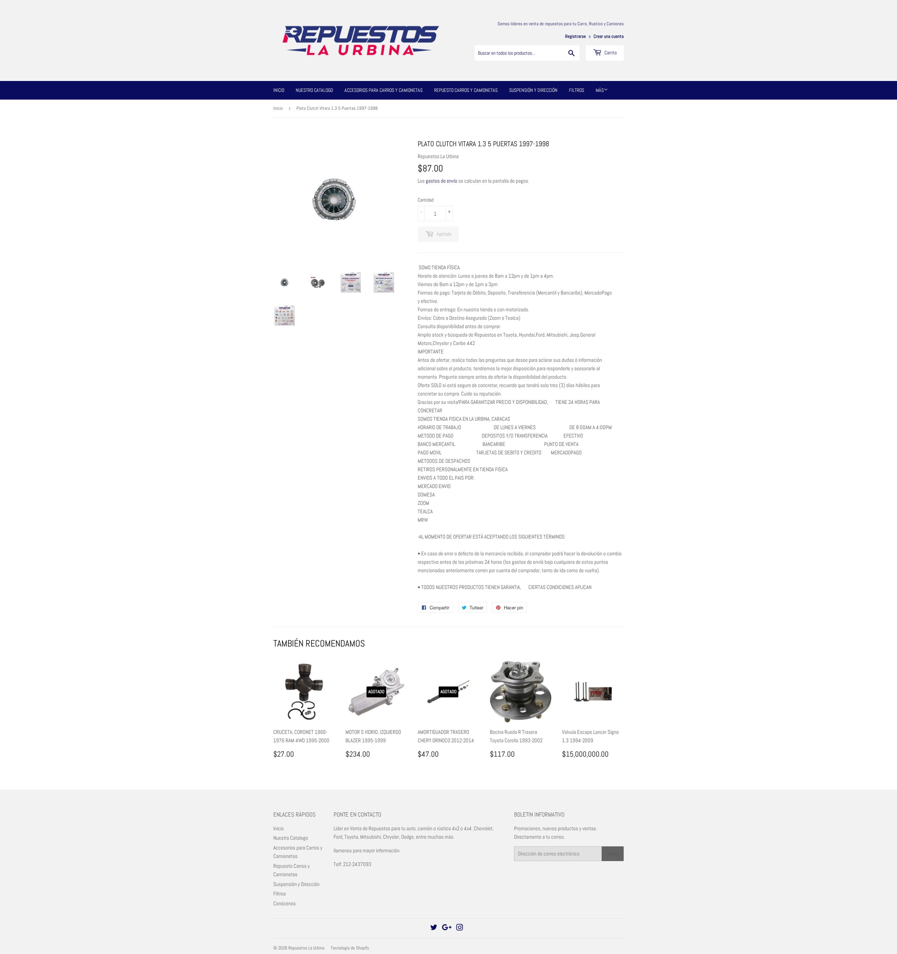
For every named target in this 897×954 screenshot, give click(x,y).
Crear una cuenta (609, 36)
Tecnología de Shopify (350, 948)
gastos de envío (441, 180)
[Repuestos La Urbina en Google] (447, 928)
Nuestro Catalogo (314, 90)
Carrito (610, 52)
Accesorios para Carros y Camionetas (383, 90)
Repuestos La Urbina (306, 948)
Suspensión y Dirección (533, 90)
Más (600, 90)
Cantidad (425, 200)
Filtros (576, 90)
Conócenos (284, 903)
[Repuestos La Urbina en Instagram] (459, 928)
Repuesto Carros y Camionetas (466, 90)
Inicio (278, 90)
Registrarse (575, 36)
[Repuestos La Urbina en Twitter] (433, 928)
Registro (612, 854)
